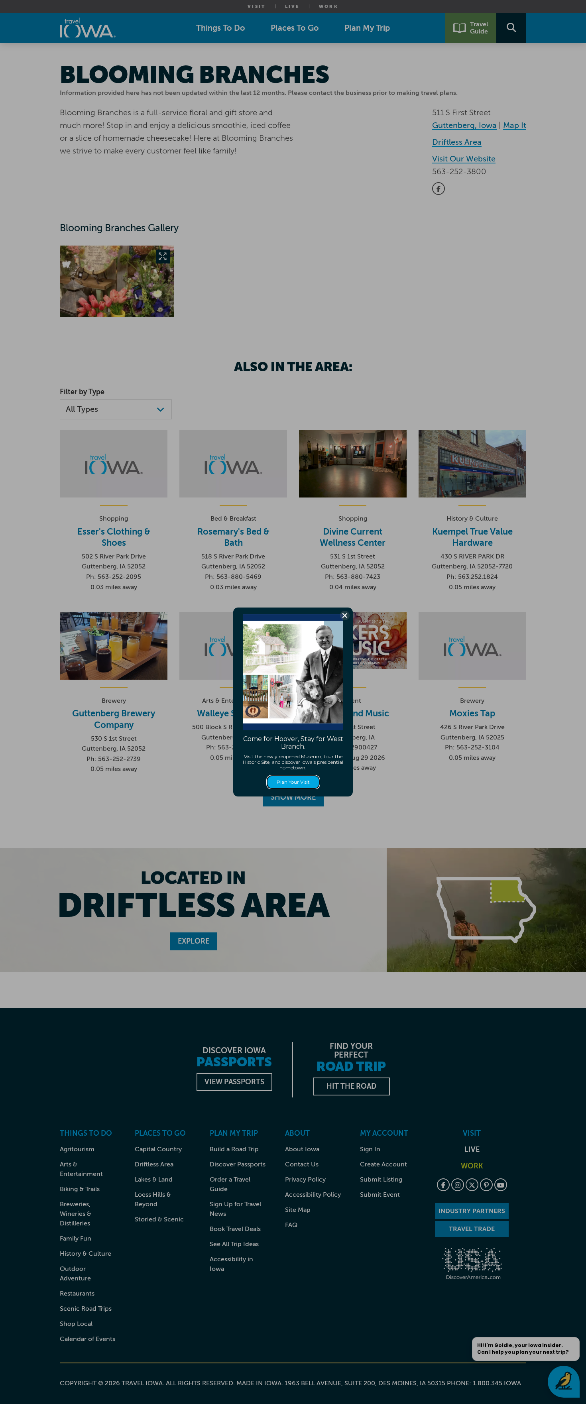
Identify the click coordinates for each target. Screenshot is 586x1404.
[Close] (345, 615)
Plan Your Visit (293, 782)
